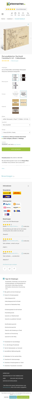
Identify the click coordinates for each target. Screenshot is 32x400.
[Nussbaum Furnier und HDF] (15, 110)
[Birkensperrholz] (23, 102)
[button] (3, 168)
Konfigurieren (13, 397)
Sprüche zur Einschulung (11, 333)
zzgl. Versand (17, 144)
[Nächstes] (31, 38)
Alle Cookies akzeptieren (23, 397)
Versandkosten (6, 387)
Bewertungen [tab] (7, 176)
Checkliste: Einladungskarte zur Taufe (14, 362)
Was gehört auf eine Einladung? (12, 292)
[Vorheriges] (1, 38)
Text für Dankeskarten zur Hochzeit (13, 348)
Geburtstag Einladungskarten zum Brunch (17, 226)
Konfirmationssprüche (10, 324)
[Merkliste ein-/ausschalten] (28, 24)
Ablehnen (6, 397)
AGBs (4, 378)
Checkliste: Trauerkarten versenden (13, 365)
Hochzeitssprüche (9, 312)
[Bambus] (15, 102)
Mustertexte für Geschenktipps (12, 341)
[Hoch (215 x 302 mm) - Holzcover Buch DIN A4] (15, 94)
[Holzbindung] (15, 77)
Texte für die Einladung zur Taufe (13, 330)
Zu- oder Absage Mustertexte (11, 345)
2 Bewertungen (14, 61)
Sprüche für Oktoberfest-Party (12, 304)
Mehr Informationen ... (17, 394)
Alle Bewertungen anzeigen (10, 264)
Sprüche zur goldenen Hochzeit (13, 319)
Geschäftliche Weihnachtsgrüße (12, 351)
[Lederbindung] (23, 77)
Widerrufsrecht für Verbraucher (13, 376)
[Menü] (2, 14)
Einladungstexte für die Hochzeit (13, 309)
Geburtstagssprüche (10, 298)
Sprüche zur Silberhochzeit (12, 316)
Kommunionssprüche (10, 327)
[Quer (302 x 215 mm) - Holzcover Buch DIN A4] (23, 94)
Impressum (6, 373)
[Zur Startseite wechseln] (16, 4)
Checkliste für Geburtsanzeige (12, 359)
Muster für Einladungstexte (11, 295)
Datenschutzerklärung (10, 381)
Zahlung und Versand (16, 378)
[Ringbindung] (15, 85)
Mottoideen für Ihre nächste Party (12, 356)
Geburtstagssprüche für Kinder (13, 301)
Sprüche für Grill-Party (10, 336)
